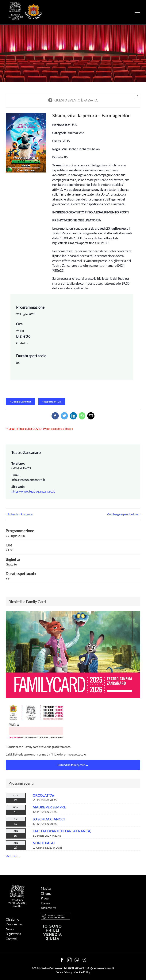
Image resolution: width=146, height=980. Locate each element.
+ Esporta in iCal (51, 401)
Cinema (46, 893)
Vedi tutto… (13, 856)
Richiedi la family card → (73, 765)
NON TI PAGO (44, 843)
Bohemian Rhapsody (20, 514)
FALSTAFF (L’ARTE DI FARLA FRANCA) (62, 831)
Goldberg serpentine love (122, 514)
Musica (46, 889)
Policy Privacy (64, 972)
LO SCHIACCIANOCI (49, 819)
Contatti (11, 939)
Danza (45, 903)
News (10, 929)
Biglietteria (13, 934)
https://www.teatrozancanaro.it (33, 491)
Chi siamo (12, 919)
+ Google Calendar (20, 401)
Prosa (45, 898)
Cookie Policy (82, 972)
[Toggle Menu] (137, 12)
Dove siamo (14, 924)
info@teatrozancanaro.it (100, 968)
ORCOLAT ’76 (43, 795)
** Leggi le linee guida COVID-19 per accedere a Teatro (39, 428)
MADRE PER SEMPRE (49, 807)
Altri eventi (48, 908)
